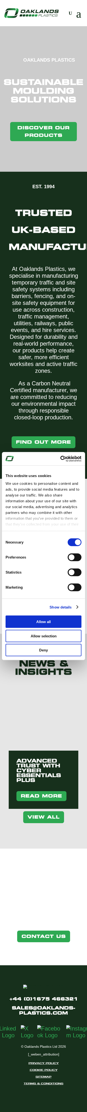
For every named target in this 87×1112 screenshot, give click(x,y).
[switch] (74, 557)
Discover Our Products (43, 131)
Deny (43, 650)
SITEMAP (43, 1076)
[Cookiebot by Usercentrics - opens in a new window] (61, 458)
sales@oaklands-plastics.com (43, 1010)
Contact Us (44, 936)
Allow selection (44, 636)
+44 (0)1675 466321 (43, 998)
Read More (41, 795)
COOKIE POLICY (44, 1069)
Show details (61, 607)
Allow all (43, 622)
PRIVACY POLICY (44, 1063)
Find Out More (43, 442)
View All (44, 817)
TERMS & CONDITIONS (43, 1083)
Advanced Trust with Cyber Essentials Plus (38, 770)
